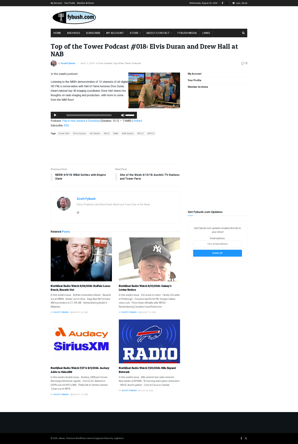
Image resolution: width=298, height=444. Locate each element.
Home (57, 33)
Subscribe (93, 33)
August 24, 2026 (80, 312)
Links (206, 33)
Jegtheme (118, 438)
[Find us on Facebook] (222, 3)
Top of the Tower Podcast (127, 63)
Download (94, 121)
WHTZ (151, 133)
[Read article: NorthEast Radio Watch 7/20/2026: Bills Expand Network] (149, 341)
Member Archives (85, 3)
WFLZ (140, 133)
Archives (73, 33)
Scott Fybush (68, 63)
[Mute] (123, 115)
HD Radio (95, 133)
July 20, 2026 (146, 390)
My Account (56, 3)
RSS (66, 125)
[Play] (55, 115)
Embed (137, 121)
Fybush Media (187, 33)
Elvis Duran (79, 133)
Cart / (241, 3)
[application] (94, 115)
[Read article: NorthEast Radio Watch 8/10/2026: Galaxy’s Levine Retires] (149, 259)
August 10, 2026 (148, 312)
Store (134, 33)
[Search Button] (243, 33)
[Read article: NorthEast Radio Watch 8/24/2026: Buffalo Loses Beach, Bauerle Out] (81, 259)
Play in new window (74, 121)
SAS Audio (127, 133)
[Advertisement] (184, 17)
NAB (115, 133)
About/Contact (158, 33)
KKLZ (107, 133)
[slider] (130, 115)
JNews (61, 438)
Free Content (105, 63)
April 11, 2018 (87, 63)
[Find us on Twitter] (227, 3)
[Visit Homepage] (74, 17)
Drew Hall (64, 133)
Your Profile (69, 3)
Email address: (217, 238)
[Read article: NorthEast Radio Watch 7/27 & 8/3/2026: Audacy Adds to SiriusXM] (81, 341)
